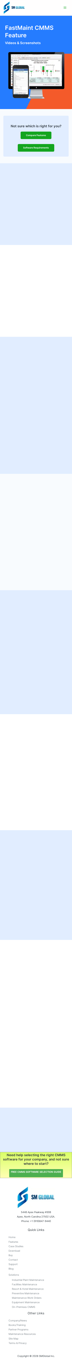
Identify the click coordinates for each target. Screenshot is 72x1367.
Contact (13, 1259)
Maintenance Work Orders (27, 1297)
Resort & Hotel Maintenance (28, 1288)
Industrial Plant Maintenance (28, 1279)
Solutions (14, 1274)
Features (13, 1241)
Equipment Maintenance (26, 1302)
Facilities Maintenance (24, 1284)
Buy (11, 1255)
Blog (11, 1268)
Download (14, 1250)
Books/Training (17, 1325)
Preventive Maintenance (25, 1293)
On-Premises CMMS (23, 1307)
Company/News (18, 1320)
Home (12, 1237)
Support (13, 1264)
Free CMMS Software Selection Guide (36, 1171)
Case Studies (16, 1246)
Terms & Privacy (18, 1343)
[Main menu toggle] (65, 7)
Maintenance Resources (22, 1334)
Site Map (13, 1338)
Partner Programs (18, 1329)
